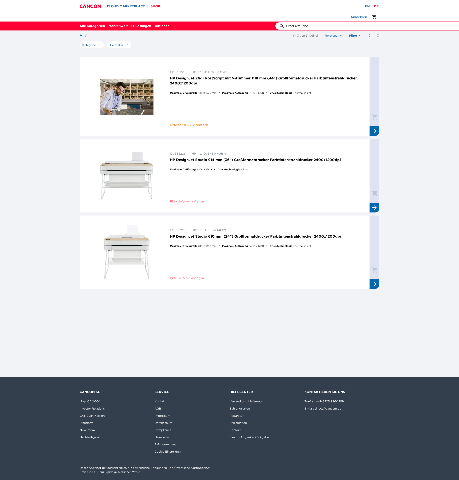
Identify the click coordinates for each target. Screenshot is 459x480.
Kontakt (160, 401)
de (376, 6)
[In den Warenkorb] (374, 116)
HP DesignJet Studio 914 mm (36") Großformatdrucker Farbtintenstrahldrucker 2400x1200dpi (255, 159)
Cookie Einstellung (168, 451)
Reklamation (238, 423)
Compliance (163, 430)
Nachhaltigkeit (90, 437)
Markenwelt (118, 26)
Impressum (162, 415)
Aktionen (162, 26)
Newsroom (87, 430)
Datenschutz (163, 423)
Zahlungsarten (240, 408)
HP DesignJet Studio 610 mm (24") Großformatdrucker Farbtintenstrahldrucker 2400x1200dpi (255, 236)
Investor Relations (92, 408)
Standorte (86, 423)
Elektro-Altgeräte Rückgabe (249, 437)
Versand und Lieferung (246, 401)
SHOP (155, 6)
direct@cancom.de (328, 408)
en (367, 6)
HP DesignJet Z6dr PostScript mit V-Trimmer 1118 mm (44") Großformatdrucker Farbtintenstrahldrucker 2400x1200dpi (263, 80)
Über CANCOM (90, 401)
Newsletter (162, 437)
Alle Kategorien (92, 26)
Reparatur (236, 415)
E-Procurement (165, 444)
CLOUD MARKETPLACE (126, 6)
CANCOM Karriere (92, 415)
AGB (158, 408)
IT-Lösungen (141, 26)
